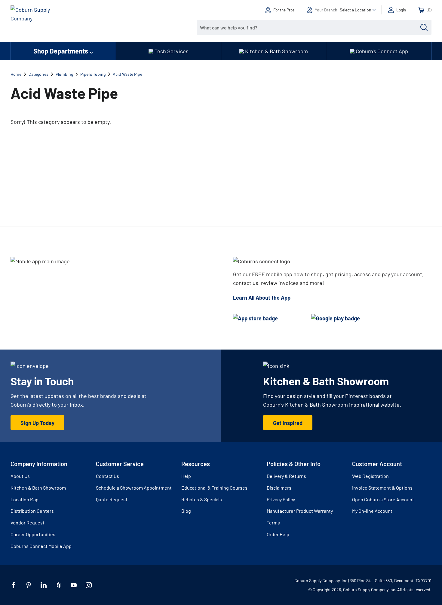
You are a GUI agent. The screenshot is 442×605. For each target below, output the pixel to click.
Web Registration (370, 476)
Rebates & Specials (201, 499)
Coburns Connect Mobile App (41, 546)
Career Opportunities (33, 534)
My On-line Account (372, 511)
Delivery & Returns (286, 476)
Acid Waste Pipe (127, 74)
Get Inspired (287, 423)
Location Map (24, 499)
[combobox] (309, 27)
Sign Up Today (37, 423)
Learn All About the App (261, 297)
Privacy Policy (281, 499)
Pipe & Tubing (93, 74)
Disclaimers (279, 487)
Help (186, 476)
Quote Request (111, 499)
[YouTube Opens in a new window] (74, 585)
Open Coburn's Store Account (383, 499)
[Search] (423, 27)
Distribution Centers (32, 511)
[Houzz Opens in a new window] (59, 585)
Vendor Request (28, 522)
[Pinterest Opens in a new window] (29, 585)
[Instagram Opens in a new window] (89, 585)
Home (16, 74)
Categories (38, 74)
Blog (186, 511)
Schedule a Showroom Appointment (134, 487)
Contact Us (107, 476)
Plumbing (64, 74)
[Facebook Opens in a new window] (14, 585)
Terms (273, 522)
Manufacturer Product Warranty (300, 511)
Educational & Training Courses (214, 487)
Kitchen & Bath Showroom (38, 487)
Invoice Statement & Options (382, 487)
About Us (20, 476)
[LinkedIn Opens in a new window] (44, 585)
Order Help (278, 534)
